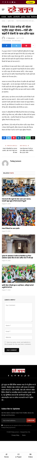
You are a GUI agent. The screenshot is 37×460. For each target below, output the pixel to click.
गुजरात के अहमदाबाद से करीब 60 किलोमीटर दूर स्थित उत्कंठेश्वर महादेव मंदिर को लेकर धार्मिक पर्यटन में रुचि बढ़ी (17, 257)
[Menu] (3, 9)
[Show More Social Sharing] (33, 45)
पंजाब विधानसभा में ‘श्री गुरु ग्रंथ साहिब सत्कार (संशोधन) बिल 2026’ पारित (26, 150)
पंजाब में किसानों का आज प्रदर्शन (11, 228)
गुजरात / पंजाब (25, 17)
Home (3, 17)
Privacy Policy (5, 427)
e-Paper (30, 2)
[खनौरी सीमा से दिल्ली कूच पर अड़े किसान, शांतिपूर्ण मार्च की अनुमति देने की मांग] (18, 273)
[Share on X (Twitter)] (16, 45)
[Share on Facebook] (6, 45)
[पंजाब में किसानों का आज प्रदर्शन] (18, 216)
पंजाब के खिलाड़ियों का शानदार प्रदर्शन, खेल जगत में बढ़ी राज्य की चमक (9, 150)
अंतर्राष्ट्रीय (16, 17)
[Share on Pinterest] (26, 45)
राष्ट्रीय (9, 17)
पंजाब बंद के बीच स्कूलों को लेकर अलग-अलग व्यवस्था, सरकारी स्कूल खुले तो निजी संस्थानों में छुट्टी (16, 200)
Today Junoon (11, 38)
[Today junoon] (20, 9)
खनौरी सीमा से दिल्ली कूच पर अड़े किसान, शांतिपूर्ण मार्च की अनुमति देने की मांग (18, 286)
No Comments (7, 40)
